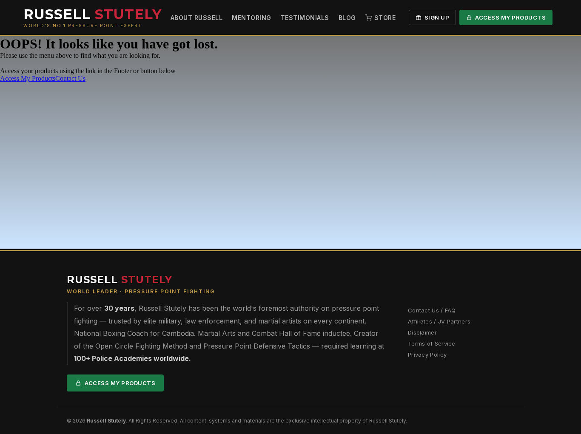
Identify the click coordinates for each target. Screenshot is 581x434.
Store (385, 17)
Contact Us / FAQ (432, 310)
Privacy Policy (427, 354)
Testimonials (305, 17)
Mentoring (251, 17)
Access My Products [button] (27, 78)
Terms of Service (432, 343)
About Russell (197, 17)
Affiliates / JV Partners (439, 321)
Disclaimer (422, 332)
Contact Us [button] (70, 78)
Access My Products (510, 17)
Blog (347, 17)
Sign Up (437, 17)
